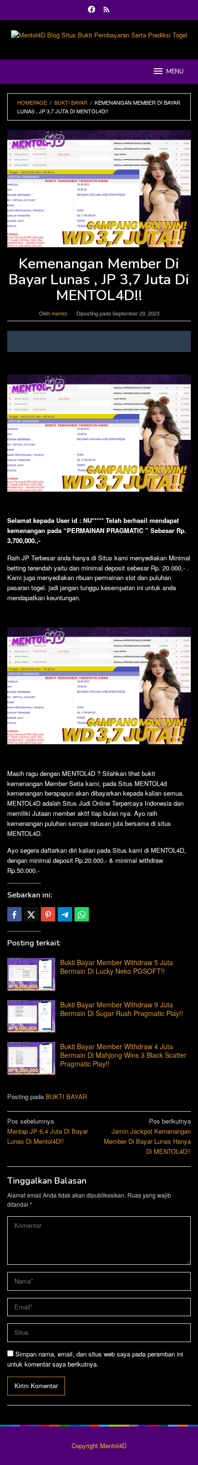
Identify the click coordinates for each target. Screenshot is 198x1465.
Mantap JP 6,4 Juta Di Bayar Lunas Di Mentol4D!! (47, 1131)
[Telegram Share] (65, 914)
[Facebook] (91, 10)
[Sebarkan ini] (14, 914)
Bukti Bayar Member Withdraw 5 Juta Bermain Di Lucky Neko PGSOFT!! (116, 966)
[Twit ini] (31, 914)
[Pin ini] (48, 914)
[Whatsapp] (81, 914)
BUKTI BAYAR (66, 1096)
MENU (175, 71)
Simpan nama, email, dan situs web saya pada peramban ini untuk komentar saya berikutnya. (95, 1358)
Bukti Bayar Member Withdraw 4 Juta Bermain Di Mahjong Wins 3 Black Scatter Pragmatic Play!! (123, 1054)
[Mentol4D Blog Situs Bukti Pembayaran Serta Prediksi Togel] (99, 34)
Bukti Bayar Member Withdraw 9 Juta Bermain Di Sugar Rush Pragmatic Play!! (121, 1009)
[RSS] (106, 10)
